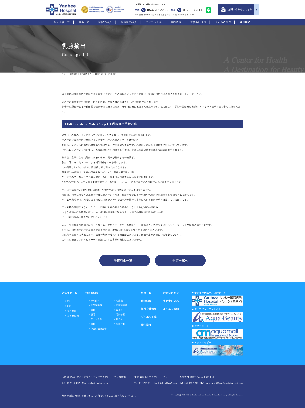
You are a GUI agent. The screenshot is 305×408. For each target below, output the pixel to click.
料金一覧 (84, 22)
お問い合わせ (171, 293)
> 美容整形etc (72, 316)
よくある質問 (223, 22)
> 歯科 (92, 310)
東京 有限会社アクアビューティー (152, 377)
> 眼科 (92, 324)
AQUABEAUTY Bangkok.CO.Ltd (197, 377)
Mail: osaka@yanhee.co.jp (95, 383)
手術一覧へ (180, 260)
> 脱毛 (92, 315)
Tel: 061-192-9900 (189, 383)
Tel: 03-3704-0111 (143, 383)
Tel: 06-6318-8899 (71, 383)
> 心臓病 (118, 301)
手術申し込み (171, 301)
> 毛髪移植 (119, 315)
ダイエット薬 (154, 22)
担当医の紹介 (129, 22)
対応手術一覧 (62, 22)
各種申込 (245, 22)
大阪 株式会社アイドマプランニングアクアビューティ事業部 (94, 377)
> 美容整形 (70, 311)
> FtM (68, 306)
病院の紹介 (105, 22)
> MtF (68, 301)
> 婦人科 (118, 319)
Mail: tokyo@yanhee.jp (165, 383)
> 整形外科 (119, 324)
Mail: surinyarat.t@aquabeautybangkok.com (221, 383)
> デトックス (95, 319)
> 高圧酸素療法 (122, 305)
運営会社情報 (198, 22)
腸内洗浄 (176, 22)
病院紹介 (146, 301)
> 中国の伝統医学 (98, 329)
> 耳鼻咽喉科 (95, 305)
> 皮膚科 (118, 310)
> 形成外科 (94, 301)
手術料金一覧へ (125, 260)
